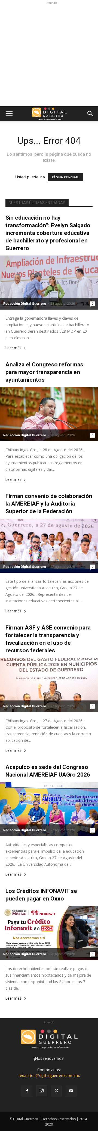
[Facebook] (27, 1091)
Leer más (13, 348)
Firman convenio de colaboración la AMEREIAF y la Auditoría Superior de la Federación (48, 504)
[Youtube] (71, 1091)
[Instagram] (41, 1090)
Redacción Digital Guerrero (24, 303)
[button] (9, 113)
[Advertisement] (49, 55)
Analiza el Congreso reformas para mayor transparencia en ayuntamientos (44, 372)
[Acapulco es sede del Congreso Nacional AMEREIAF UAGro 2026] (49, 809)
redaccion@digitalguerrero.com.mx (49, 1075)
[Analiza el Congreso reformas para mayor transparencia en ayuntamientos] (49, 414)
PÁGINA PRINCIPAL (65, 177)
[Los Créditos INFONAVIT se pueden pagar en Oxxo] (49, 933)
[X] (56, 1091)
